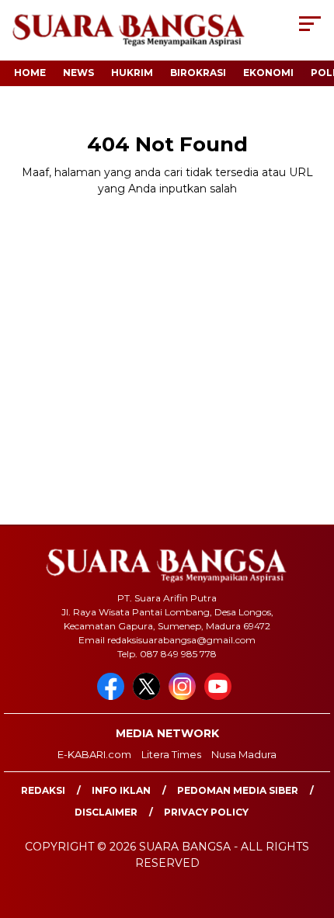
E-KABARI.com (94, 754)
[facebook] (113, 696)
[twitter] (149, 696)
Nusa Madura (244, 754)
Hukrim (132, 72)
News (78, 72)
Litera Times (171, 754)
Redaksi (43, 790)
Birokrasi (198, 72)
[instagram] (185, 696)
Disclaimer (106, 812)
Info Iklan (121, 790)
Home (30, 72)
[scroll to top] (311, 828)
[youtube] (220, 696)
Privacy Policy (206, 812)
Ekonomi (268, 72)
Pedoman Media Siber (237, 790)
